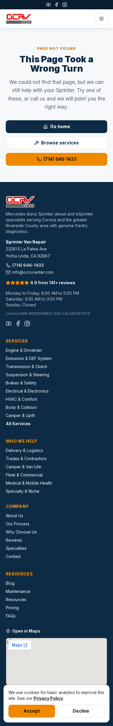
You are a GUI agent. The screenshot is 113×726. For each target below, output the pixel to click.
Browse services (60, 143)
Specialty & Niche (22, 491)
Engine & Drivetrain (24, 350)
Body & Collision (21, 407)
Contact (13, 556)
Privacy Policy (48, 698)
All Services (18, 423)
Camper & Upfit (20, 415)
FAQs (11, 615)
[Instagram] (64, 4)
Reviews (14, 540)
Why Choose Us (21, 531)
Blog (10, 583)
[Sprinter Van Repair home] (19, 18)
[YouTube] (48, 4)
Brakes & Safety (21, 382)
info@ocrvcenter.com (32, 272)
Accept (31, 711)
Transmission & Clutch (26, 366)
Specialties (16, 548)
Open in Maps (26, 630)
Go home (60, 126)
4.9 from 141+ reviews (52, 282)
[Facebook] (56, 4)
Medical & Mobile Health (29, 483)
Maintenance (18, 591)
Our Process (18, 523)
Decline (81, 711)
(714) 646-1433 (59, 159)
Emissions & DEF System (29, 358)
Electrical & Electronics (27, 390)
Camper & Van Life (23, 466)
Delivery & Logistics (24, 450)
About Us (14, 515)
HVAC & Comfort (21, 399)
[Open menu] (101, 18)
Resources (16, 599)
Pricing (12, 607)
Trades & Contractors (26, 458)
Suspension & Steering (27, 374)
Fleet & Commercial (24, 474)
